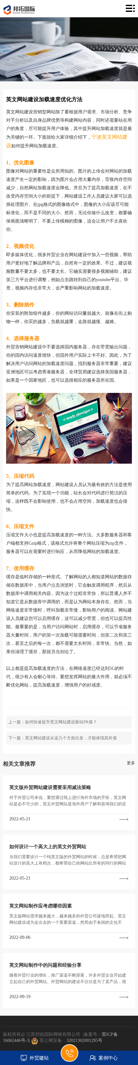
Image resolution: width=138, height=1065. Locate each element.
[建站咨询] (69, 1056)
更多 (131, 762)
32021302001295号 (84, 1040)
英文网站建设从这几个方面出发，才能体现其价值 (71, 738)
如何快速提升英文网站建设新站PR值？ (61, 721)
